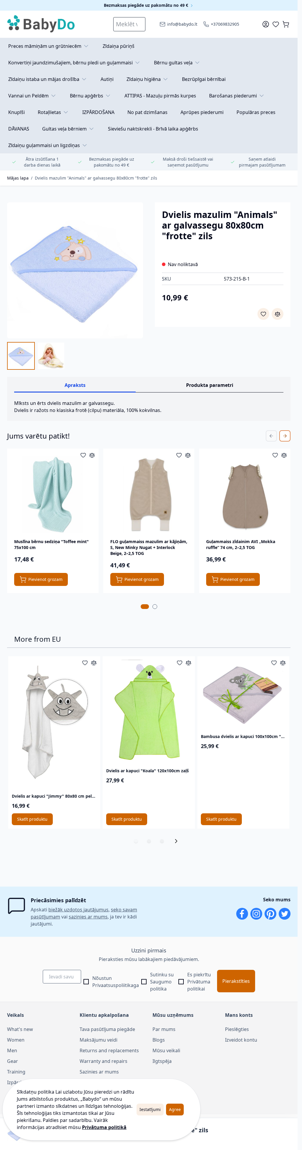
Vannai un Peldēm (28, 95)
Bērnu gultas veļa (173, 62)
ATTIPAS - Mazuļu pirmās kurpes (160, 95)
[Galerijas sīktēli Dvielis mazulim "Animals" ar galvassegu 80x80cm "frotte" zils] (36, 356)
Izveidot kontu (241, 1040)
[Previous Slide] (271, 436)
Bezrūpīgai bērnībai (204, 79)
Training (16, 1071)
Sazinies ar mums (99, 1071)
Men (12, 1050)
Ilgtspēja (162, 1061)
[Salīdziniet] (277, 314)
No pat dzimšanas (147, 112)
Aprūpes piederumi (202, 112)
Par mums (163, 1029)
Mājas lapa (18, 178)
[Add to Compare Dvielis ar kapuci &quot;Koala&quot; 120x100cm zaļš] (188, 663)
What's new (20, 1029)
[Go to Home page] (41, 24)
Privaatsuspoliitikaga (115, 985)
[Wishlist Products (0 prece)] (275, 24)
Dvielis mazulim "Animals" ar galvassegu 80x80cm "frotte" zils (96, 178)
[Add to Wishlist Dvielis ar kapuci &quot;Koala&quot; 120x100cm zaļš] (179, 663)
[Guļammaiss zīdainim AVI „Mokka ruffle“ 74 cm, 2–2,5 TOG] (244, 494)
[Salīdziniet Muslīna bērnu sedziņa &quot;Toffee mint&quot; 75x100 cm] (92, 455)
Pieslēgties (237, 1029)
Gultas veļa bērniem (64, 129)
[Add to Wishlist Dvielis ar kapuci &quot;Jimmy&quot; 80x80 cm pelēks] (85, 663)
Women (15, 1040)
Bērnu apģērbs (86, 95)
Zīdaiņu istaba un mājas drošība (43, 79)
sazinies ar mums (88, 916)
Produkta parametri (209, 385)
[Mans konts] (265, 24)
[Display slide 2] (148, 841)
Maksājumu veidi (98, 1040)
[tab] (145, 606)
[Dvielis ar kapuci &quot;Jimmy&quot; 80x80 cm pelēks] (54, 723)
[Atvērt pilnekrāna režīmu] (75, 270)
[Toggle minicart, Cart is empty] (285, 24)
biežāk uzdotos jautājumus (78, 909)
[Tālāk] (178, 841)
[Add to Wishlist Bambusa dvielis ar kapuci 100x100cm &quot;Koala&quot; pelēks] (274, 663)
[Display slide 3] (161, 841)
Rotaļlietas (49, 112)
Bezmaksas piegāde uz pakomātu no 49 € (146, 5)
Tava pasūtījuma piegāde (107, 1029)
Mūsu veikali (166, 1050)
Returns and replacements (109, 1050)
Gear (12, 1061)
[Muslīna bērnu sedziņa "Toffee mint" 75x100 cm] (52, 494)
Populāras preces (256, 112)
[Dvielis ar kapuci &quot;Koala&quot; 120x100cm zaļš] (148, 711)
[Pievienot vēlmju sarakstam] (263, 314)
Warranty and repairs (103, 1061)
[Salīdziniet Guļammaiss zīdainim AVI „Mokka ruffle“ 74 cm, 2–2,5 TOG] (284, 455)
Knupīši (16, 112)
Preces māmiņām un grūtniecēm (44, 46)
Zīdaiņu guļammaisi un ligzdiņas (44, 145)
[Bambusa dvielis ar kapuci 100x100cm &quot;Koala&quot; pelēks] (243, 694)
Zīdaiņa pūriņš (118, 46)
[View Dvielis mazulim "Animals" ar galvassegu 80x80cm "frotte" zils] (21, 356)
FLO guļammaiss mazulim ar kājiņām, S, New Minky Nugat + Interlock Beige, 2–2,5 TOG (148, 547)
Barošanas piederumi (233, 95)
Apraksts (75, 385)
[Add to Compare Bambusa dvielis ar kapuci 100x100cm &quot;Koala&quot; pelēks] (283, 663)
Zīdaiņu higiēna (144, 79)
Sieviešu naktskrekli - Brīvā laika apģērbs (153, 129)
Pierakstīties (236, 981)
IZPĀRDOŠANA (98, 112)
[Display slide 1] (135, 841)
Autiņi (107, 79)
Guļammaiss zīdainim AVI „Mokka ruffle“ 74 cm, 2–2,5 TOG (240, 544)
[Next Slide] (284, 436)
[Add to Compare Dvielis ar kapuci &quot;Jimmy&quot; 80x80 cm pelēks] (94, 663)
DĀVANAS (18, 129)
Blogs (158, 1040)
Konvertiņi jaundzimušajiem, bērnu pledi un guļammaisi (70, 62)
